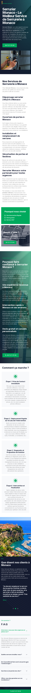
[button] (13, 608)
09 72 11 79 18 (10, 242)
